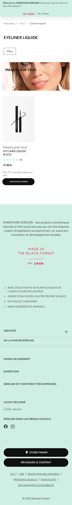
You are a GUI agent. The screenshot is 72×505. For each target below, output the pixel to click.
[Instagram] (13, 426)
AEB (21, 474)
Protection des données (43, 474)
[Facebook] (6, 426)
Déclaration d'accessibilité (36, 485)
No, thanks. (43, 13)
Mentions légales (25, 479)
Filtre (10, 51)
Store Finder (38, 452)
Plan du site (48, 479)
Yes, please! (29, 13)
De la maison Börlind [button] (19, 340)
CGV (13, 474)
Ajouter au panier (18, 181)
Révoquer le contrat (36, 462)
